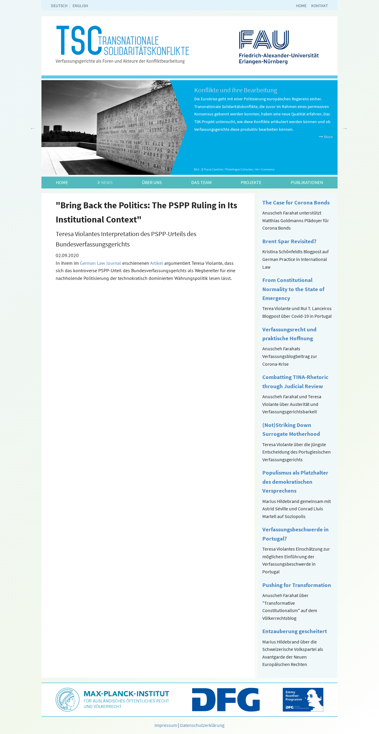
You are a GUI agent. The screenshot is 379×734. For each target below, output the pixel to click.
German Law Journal (100, 263)
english (80, 5)
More (328, 136)
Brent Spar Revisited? (289, 241)
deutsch (59, 5)
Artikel (156, 263)
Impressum (166, 725)
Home (301, 5)
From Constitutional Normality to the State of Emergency (293, 288)
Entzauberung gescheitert (294, 631)
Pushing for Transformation (296, 584)
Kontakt (319, 5)
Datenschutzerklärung (202, 725)
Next (345, 127)
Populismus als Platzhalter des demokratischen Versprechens (295, 481)
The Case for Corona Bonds (296, 202)
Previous (33, 127)
